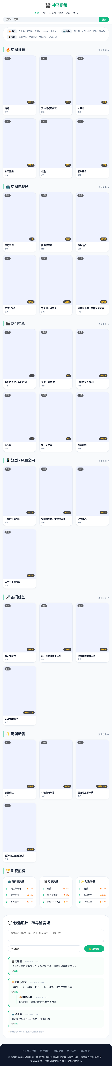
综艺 (75, 12)
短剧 (60, 12)
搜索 (104, 20)
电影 (44, 12)
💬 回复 (15, 971)
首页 (36, 12)
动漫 (68, 12)
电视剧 (52, 12)
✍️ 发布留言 (94, 949)
